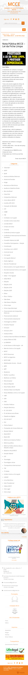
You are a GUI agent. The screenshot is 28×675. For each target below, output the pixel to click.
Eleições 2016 (8, 284)
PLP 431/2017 (8, 419)
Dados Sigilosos (8, 261)
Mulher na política (9, 375)
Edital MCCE (7, 279)
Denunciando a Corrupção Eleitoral (14, 267)
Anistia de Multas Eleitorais (12, 176)
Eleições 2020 (8, 290)
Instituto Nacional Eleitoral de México (15, 336)
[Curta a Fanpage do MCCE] (11, 19)
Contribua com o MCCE (10, 249)
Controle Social (8, 252)
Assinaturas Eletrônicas (11, 185)
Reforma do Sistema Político (12, 440)
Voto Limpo (7, 492)
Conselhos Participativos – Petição (14, 243)
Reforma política (9, 443)
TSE (5, 468)
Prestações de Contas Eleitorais (13, 428)
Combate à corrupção (10, 218)
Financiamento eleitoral (11, 316)
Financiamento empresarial (12, 319)
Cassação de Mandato (10, 206)
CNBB (5, 212)
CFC (5, 209)
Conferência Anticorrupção (12, 232)
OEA (5, 398)
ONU (5, 401)
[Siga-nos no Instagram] (18, 19)
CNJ (5, 215)
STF (5, 456)
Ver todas (14, 560)
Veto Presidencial (9, 483)
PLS (5, 422)
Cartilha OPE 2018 (9, 203)
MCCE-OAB (7, 360)
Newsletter (8, 630)
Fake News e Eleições (10, 302)
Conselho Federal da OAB (11, 240)
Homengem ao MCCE (10, 322)
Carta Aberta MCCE (9, 200)
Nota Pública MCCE (9, 387)
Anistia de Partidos (9, 179)
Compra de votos (9, 226)
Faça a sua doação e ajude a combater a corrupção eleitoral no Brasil (14, 515)
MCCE (14, 4)
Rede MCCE (7, 434)
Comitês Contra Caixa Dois (11, 221)
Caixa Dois (7, 194)
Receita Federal (8, 431)
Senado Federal (8, 453)
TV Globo (6, 471)
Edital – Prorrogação (10, 276)
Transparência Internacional (12, 465)
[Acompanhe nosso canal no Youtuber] (16, 19)
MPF (5, 369)
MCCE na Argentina (9, 357)
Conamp (6, 229)
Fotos (6, 620)
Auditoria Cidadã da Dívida (11, 188)
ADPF (5, 170)
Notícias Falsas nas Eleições (12, 390)
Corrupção (7, 255)
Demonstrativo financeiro (11, 644)
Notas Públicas (9, 637)
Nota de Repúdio (9, 384)
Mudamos (7, 372)
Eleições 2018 (8, 287)
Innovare (6, 328)
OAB (5, 395)
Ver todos (24, 536)
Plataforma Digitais (9, 416)
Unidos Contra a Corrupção (12, 474)
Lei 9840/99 (7, 342)
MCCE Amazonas (9, 354)
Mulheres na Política (10, 378)
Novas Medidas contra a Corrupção (14, 393)
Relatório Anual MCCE (10, 450)
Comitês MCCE (8, 224)
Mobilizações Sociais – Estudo (12, 363)
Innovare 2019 (8, 331)
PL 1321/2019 (8, 410)
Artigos (7, 632)
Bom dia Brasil (8, 191)
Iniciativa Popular (9, 325)
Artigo (5, 182)
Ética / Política (8, 296)
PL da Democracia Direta (11, 413)
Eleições (6, 281)
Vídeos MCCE (8, 486)
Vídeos (7, 623)
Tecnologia (7, 459)
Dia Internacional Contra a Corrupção (15, 270)
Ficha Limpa (7, 305)
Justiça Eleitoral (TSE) (10, 339)
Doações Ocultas (9, 273)
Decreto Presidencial (10, 264)
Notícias (13, 34)
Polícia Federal (8, 425)
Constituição (7, 246)
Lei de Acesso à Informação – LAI (13, 345)
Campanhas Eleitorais (10, 197)
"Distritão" (7, 167)
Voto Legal (7, 489)
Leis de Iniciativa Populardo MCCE (14, 557)
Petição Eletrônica (9, 407)
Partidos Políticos (9, 404)
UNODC (6, 477)
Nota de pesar (8, 381)
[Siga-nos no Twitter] (13, 19)
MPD (5, 366)
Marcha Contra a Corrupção (12, 348)
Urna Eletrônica (8, 480)
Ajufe (5, 173)
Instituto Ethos (8, 333)
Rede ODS (7, 437)
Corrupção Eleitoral (9, 258)
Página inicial (5, 34)
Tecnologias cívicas (9, 462)
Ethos (5, 293)
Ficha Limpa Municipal (10, 308)
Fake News (7, 299)
